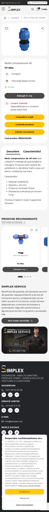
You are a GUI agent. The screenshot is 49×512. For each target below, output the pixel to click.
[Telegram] (17, 394)
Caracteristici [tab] (32, 151)
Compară (16, 74)
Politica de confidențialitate (29, 486)
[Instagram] (4, 432)
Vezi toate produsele (12, 222)
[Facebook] (10, 432)
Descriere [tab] (13, 151)
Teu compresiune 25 (20, 255)
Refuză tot (24, 498)
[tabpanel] (24, 181)
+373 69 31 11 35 (12, 406)
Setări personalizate (24, 505)
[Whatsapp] (10, 394)
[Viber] (4, 394)
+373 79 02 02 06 (37, 3)
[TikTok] (17, 432)
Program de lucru (10, 3)
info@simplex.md (13, 421)
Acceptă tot (24, 492)
